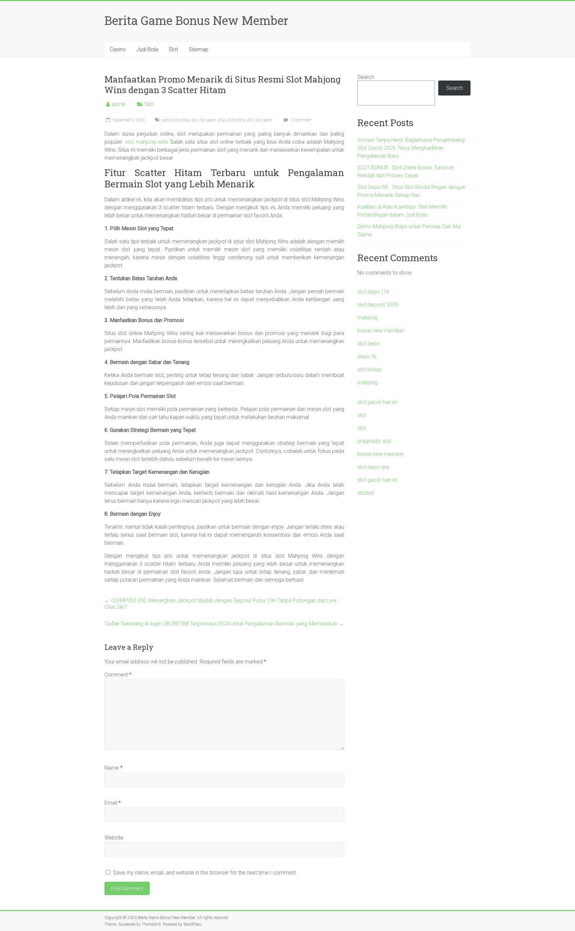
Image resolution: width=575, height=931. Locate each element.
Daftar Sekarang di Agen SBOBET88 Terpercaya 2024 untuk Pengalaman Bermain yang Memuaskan (224, 624)
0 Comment (300, 120)
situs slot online (231, 120)
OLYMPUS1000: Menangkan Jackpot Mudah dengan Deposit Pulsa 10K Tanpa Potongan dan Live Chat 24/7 (220, 603)
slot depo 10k (373, 291)
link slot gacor (204, 120)
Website (113, 838)
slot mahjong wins (146, 142)
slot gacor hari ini (377, 402)
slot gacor (263, 120)
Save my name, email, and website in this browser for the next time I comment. (205, 872)
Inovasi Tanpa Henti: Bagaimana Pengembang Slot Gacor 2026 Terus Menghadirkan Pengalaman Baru (411, 148)
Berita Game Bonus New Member (196, 20)
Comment (117, 674)
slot (250, 120)
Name (113, 768)
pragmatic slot (374, 441)
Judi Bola (147, 49)
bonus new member (380, 330)
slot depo (368, 343)
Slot (173, 49)
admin (118, 104)
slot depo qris (373, 467)
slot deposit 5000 (377, 304)
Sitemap (198, 49)
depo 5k (367, 356)
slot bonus (369, 369)
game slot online (175, 120)
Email (112, 803)
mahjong (367, 317)
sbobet (365, 493)
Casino (118, 49)
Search (365, 77)
